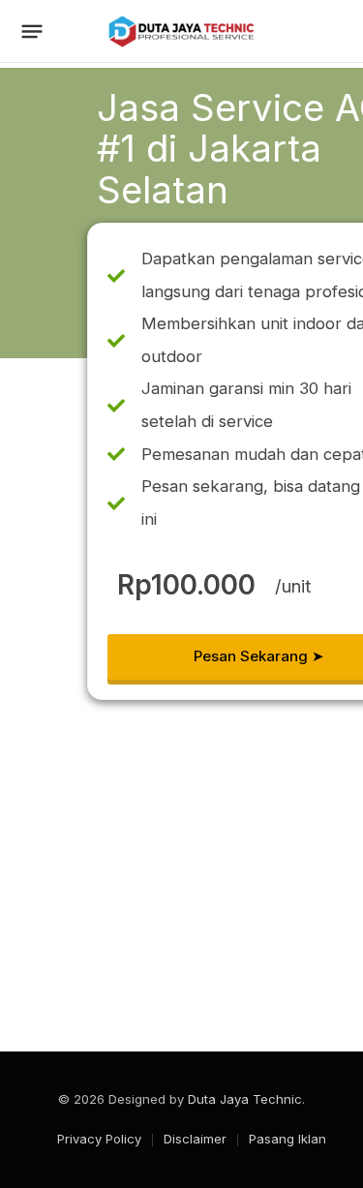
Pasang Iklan (287, 1138)
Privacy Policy (99, 1138)
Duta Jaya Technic (245, 1099)
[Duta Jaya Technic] (181, 31)
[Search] (335, 31)
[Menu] (32, 32)
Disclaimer (195, 1138)
